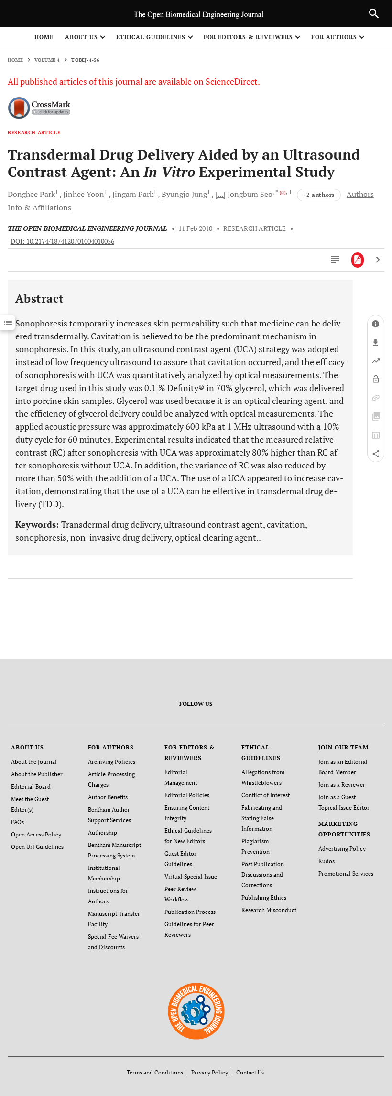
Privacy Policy (209, 1072)
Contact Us (250, 1072)
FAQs (17, 821)
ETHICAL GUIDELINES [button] (150, 37)
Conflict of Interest (265, 795)
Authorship (102, 832)
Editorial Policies (186, 795)
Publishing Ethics (263, 897)
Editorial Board (31, 786)
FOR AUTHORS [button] (334, 37)
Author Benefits (108, 797)
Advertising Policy (342, 848)
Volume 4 (47, 60)
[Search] (373, 13)
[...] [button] (220, 194)
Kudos (326, 861)
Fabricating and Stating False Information (261, 818)
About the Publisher (37, 774)
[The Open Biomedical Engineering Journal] (196, 1010)
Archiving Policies (111, 761)
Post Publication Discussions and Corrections (262, 874)
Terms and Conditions (155, 1072)
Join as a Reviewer (341, 784)
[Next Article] (377, 260)
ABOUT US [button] (81, 37)
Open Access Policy (36, 834)
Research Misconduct (268, 909)
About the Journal (34, 761)
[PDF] (357, 260)
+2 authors (319, 194)
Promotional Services (345, 873)
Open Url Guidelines (37, 846)
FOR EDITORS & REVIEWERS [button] (248, 37)
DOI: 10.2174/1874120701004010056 (62, 241)
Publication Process (190, 911)
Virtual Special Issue (190, 876)
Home (44, 37)
